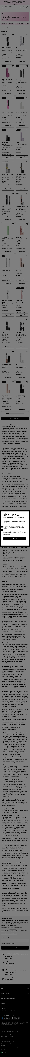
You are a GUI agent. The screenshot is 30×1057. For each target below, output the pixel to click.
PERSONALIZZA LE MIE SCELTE (14, 543)
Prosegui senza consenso (8, 512)
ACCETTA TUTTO (14, 538)
